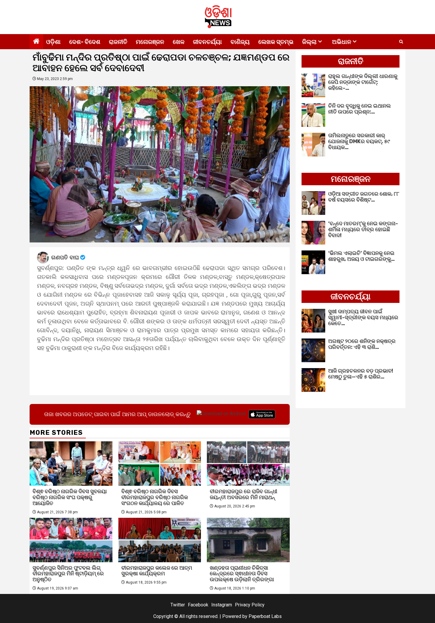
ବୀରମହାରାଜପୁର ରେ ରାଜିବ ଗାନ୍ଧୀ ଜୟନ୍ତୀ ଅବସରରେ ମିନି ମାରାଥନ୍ (243, 494)
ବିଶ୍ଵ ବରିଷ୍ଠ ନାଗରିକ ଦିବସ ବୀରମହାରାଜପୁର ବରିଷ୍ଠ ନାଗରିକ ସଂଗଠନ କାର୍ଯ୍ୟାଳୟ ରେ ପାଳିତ (154, 497)
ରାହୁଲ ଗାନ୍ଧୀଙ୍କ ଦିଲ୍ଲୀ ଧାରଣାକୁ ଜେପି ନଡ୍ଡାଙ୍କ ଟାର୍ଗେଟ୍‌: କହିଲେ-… (362, 82)
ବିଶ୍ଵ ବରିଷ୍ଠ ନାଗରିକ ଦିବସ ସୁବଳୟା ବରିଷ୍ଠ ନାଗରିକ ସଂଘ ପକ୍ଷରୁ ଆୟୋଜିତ (70, 497)
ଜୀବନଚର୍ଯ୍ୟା (207, 41)
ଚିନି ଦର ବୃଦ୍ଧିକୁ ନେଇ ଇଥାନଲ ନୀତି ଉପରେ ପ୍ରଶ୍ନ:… (359, 109)
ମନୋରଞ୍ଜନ (150, 41)
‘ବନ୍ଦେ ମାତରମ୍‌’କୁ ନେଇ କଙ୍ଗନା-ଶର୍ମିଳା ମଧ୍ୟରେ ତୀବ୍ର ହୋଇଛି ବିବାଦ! (363, 229)
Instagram (221, 605)
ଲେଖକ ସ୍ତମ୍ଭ (276, 41)
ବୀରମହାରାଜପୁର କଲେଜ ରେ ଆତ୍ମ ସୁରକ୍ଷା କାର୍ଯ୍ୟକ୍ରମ (156, 571)
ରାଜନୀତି (118, 41)
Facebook (198, 605)
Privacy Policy (250, 605)
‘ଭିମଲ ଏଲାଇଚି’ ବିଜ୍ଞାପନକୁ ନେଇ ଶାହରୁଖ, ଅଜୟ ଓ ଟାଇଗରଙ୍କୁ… (361, 256)
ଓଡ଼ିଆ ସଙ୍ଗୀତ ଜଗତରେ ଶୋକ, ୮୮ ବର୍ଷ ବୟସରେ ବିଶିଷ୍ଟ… (363, 197)
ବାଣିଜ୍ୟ (240, 41)
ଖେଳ (178, 41)
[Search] (401, 41)
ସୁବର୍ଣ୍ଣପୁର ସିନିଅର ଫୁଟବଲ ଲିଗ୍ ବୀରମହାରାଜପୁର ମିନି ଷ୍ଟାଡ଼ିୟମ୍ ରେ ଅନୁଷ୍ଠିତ (68, 574)
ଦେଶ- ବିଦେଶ (84, 41)
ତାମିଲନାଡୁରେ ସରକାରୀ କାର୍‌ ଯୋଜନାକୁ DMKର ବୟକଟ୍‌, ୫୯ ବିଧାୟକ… (359, 141)
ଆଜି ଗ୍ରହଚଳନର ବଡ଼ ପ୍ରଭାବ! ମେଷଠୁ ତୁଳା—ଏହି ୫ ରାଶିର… (360, 374)
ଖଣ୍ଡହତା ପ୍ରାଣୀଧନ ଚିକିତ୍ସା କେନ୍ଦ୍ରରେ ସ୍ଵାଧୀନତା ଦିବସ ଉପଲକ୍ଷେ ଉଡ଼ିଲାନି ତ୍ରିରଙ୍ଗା (242, 574)
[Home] (36, 42)
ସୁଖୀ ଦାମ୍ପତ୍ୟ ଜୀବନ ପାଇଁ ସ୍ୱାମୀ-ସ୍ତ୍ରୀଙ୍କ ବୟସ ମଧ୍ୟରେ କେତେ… (363, 317)
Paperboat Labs (265, 616)
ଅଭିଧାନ (341, 41)
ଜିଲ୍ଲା (309, 41)
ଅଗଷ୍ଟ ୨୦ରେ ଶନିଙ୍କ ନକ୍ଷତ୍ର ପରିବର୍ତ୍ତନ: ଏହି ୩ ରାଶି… (362, 344)
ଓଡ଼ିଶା (53, 41)
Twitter (177, 605)
